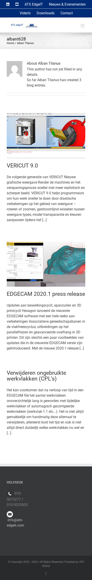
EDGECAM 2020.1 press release (46, 294)
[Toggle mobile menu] (83, 25)
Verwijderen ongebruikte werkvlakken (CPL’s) (36, 376)
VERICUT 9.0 (22, 165)
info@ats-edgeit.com (15, 522)
